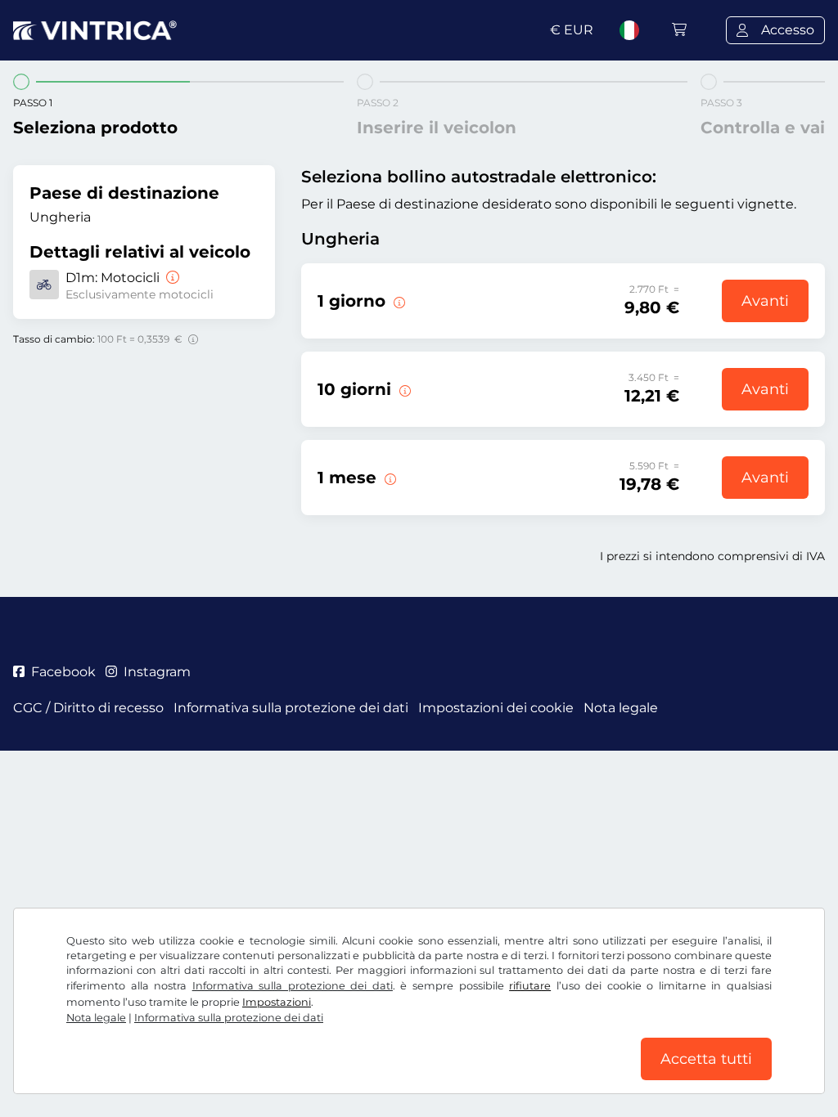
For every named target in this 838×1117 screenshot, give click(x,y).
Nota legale (96, 1018)
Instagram (157, 672)
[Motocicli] (171, 277)
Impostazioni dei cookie (496, 708)
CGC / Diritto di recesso (88, 708)
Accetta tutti (706, 1059)
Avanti (765, 301)
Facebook (63, 672)
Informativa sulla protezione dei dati (292, 986)
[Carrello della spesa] (679, 30)
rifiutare (530, 986)
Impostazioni (276, 1002)
